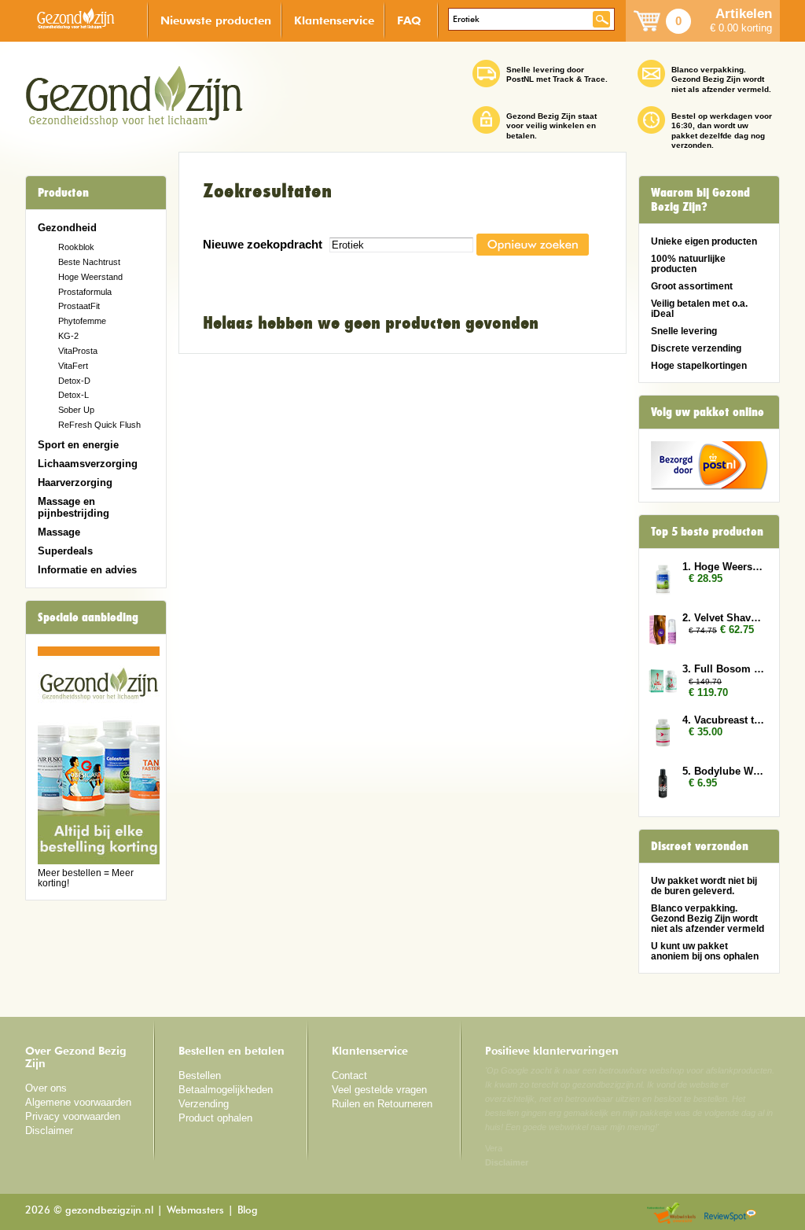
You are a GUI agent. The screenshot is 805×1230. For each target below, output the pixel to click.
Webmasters (195, 1211)
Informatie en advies (87, 570)
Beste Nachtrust (89, 262)
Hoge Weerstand (90, 277)
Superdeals (65, 551)
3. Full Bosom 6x (723, 669)
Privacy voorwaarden (72, 1116)
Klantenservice (334, 20)
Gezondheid (67, 228)
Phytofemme (82, 321)
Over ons (46, 1088)
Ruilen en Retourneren (382, 1104)
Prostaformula (85, 291)
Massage (59, 532)
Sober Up (76, 409)
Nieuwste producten (215, 20)
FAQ (409, 20)
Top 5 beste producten (707, 532)
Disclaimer (49, 1130)
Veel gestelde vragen (379, 1090)
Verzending (203, 1104)
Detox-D (74, 380)
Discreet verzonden (699, 846)
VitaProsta (77, 350)
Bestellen (199, 1075)
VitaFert (73, 365)
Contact (349, 1075)
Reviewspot (730, 1214)
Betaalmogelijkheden (225, 1090)
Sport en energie (78, 445)
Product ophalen (215, 1118)
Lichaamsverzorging (88, 464)
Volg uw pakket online (707, 412)
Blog (247, 1211)
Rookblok (76, 247)
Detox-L (73, 395)
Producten (63, 193)
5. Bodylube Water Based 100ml (723, 771)
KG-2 (68, 336)
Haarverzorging (75, 482)
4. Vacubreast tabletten (723, 720)
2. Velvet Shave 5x (723, 618)
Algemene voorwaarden (78, 1102)
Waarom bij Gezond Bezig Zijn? (700, 200)
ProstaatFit (79, 306)
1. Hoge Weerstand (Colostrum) (723, 567)
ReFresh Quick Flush (99, 424)
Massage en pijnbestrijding (73, 507)
